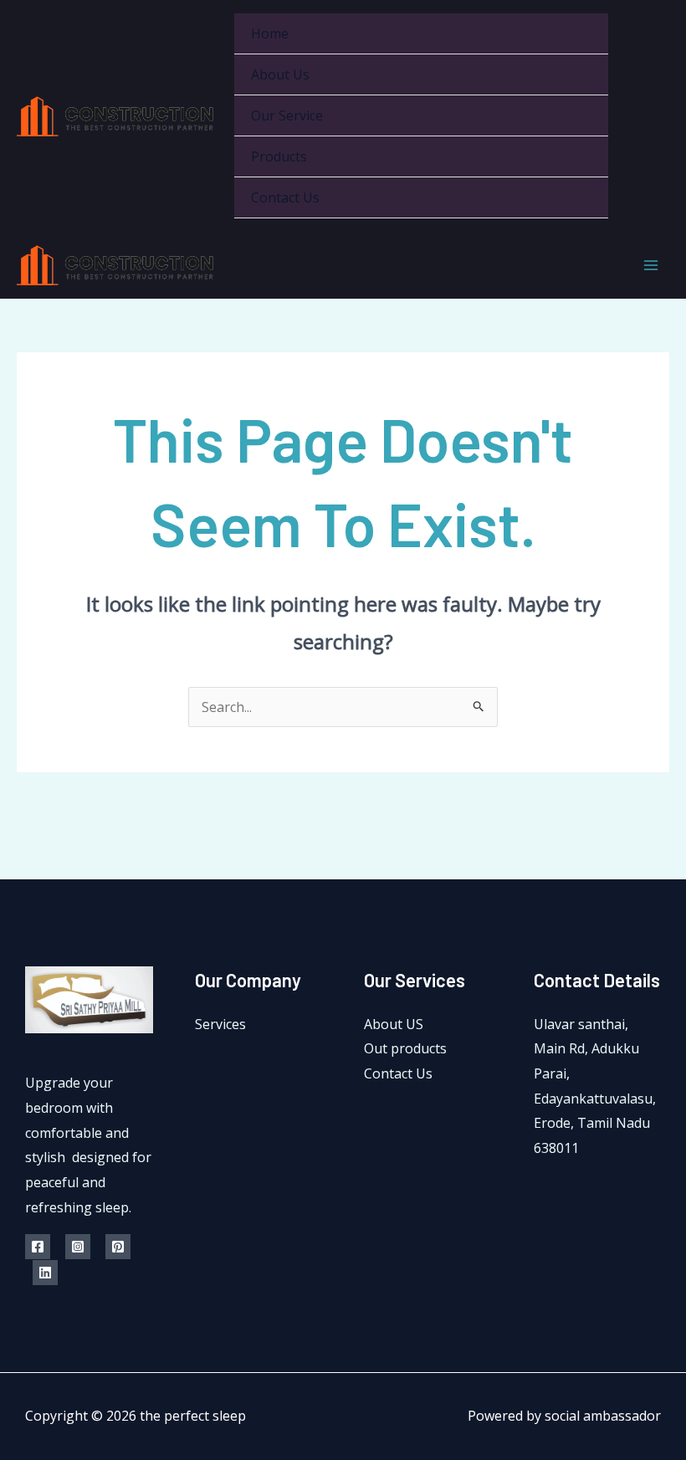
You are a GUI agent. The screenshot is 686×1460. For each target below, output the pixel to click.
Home (270, 33)
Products (279, 156)
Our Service (287, 115)
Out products (405, 1048)
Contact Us (285, 197)
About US (393, 1024)
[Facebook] (631, 97)
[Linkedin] (45, 1272)
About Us (280, 74)
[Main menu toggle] (650, 265)
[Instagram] (643, 137)
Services (220, 1024)
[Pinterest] (118, 1246)
